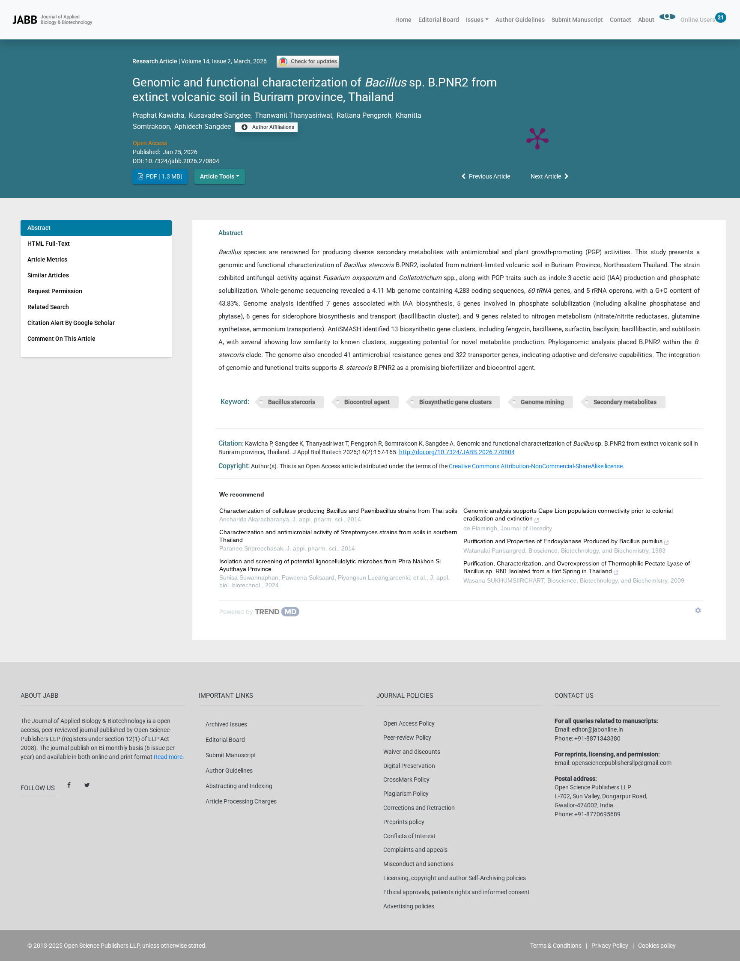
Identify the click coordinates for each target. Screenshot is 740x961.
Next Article (546, 176)
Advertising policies (408, 906)
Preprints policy (403, 821)
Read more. (169, 756)
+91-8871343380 (597, 738)
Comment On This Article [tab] (61, 338)
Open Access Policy (409, 723)
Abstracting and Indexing (239, 785)
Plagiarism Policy (406, 793)
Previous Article (489, 176)
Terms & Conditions (556, 945)
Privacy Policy (609, 945)
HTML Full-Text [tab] (48, 243)
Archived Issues (226, 724)
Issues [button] (474, 19)
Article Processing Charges (241, 801)
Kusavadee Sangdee (219, 115)
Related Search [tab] (48, 306)
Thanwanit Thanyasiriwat (292, 115)
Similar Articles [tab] (48, 275)
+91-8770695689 (597, 814)
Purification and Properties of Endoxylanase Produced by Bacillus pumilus (562, 541)
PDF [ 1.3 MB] (163, 176)
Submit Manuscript (577, 19)
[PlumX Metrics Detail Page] (537, 138)
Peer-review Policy (407, 737)
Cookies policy (657, 945)
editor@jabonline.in (597, 729)
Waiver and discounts (411, 751)
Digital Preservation (409, 765)
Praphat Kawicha (159, 115)
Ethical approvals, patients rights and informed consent (456, 892)
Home (405, 19)
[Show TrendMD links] (698, 610)
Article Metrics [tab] (47, 259)
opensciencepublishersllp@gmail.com (621, 762)
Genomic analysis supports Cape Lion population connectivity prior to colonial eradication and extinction (568, 514)
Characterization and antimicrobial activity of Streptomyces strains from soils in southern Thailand (338, 536)
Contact (620, 19)
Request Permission (54, 291)
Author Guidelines (520, 19)
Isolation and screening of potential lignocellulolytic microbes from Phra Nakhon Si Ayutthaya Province (330, 565)
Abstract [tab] (39, 227)
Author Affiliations (272, 127)
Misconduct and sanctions (418, 863)
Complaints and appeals (415, 849)
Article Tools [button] (217, 176)
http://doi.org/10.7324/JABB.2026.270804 (457, 452)
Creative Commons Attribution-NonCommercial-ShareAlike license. (536, 466)
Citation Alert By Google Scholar (71, 322)
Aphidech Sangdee (202, 126)
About (646, 19)
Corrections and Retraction (419, 807)
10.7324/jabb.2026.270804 (182, 161)
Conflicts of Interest (409, 836)
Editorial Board (438, 19)
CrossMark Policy (406, 779)
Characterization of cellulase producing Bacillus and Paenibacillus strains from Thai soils (338, 510)
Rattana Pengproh (363, 115)
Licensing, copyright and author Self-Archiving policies (454, 878)
